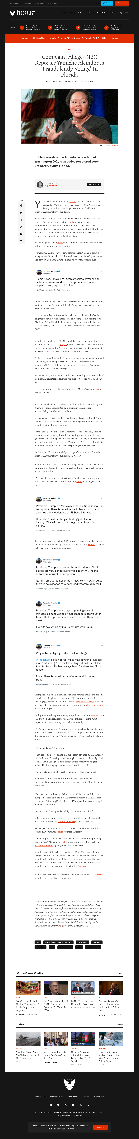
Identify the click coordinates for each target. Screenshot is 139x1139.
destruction (47, 845)
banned (91, 544)
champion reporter (95, 705)
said (97, 389)
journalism (40, 947)
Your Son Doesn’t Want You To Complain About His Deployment (27, 1055)
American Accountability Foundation (58, 942)
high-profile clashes (85, 701)
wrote (79, 481)
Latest (20, 1024)
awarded (99, 874)
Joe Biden (96, 942)
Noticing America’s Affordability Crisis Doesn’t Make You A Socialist (80, 1057)
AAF (38, 942)
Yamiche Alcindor (93, 947)
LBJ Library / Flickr (110, 145)
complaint (72, 222)
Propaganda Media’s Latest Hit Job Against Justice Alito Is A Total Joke (109, 1006)
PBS (52, 947)
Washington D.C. (65, 947)
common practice (66, 821)
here (59, 926)
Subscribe (122, 3)
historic (38, 845)
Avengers (83, 866)
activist (73, 201)
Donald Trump (82, 942)
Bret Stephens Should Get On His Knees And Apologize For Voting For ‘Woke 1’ (56, 1006)
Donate (109, 3)
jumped (63, 344)
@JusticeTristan (52, 186)
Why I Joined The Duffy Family (55, 1055)
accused (94, 715)
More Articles (94, 184)
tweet (60, 242)
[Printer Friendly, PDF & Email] (21, 240)
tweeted (61, 842)
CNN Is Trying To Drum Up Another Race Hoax (82, 1003)
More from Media (29, 973)
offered (59, 831)
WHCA (79, 947)
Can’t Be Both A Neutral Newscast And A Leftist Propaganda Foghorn (28, 1006)
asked (46, 859)
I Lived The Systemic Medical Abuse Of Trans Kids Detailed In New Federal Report (110, 1057)
